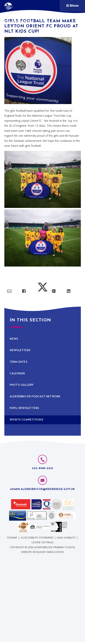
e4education (55, 552)
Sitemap (12, 537)
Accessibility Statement (37, 537)
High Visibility (66, 537)
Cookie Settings (42, 542)
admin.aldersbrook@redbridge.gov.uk (42, 489)
